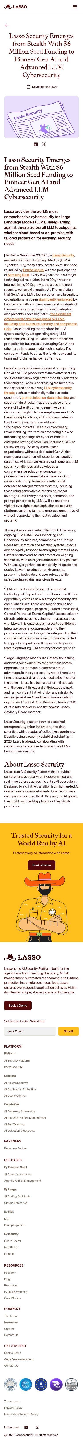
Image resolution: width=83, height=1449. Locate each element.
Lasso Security (63, 255)
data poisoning (58, 397)
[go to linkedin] (36, 144)
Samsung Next (18, 274)
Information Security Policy (21, 1414)
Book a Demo (41, 865)
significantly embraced (56, 299)
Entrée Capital (33, 270)
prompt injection (33, 397)
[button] (74, 6)
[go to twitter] (44, 144)
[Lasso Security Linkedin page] (26, 1427)
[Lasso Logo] (15, 7)
